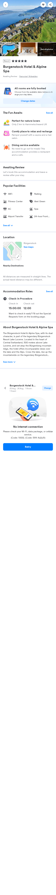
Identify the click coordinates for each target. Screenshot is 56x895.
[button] (12, 251)
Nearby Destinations (13, 265)
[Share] (50, 4)
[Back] (5, 4)
